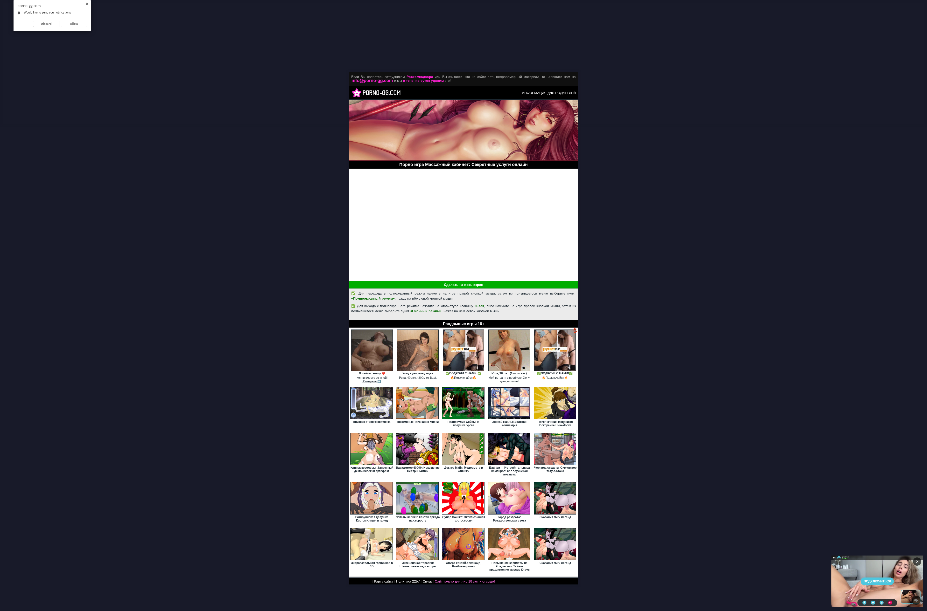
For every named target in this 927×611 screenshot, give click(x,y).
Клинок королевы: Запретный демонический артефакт (372, 469)
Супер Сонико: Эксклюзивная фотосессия (463, 518)
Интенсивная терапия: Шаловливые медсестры (418, 564)
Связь (427, 581)
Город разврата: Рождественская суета (509, 518)
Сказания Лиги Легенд (555, 517)
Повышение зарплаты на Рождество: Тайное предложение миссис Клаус (509, 566)
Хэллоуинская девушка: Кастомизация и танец (371, 518)
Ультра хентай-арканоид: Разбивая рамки (463, 564)
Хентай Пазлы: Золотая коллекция (509, 423)
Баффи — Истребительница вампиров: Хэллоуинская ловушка (509, 471)
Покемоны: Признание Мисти (418, 422)
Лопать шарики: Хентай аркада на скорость (418, 518)
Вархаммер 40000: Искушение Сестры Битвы (418, 469)
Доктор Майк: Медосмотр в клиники (463, 469)
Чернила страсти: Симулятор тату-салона (555, 469)
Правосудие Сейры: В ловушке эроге (463, 423)
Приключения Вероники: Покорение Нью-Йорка (555, 423)
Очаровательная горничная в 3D (372, 564)
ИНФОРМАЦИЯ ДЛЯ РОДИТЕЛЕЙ (549, 93)
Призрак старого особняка (372, 422)
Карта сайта (383, 581)
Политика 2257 (408, 581)
